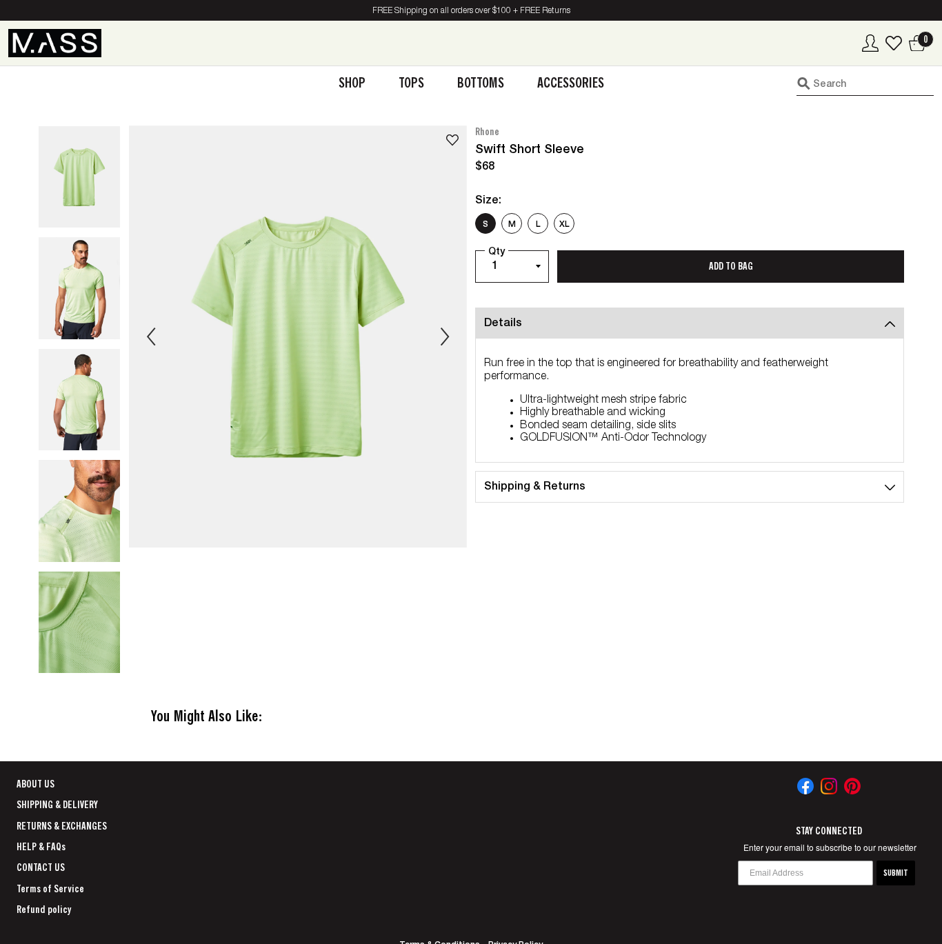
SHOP (352, 83)
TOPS (411, 83)
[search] (865, 83)
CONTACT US (41, 867)
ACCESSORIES (570, 83)
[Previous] (151, 336)
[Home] (54, 43)
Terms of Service (50, 889)
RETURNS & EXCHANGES (62, 826)
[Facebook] (805, 786)
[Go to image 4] (79, 511)
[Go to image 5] (79, 622)
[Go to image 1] (79, 177)
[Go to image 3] (79, 400)
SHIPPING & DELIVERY (57, 805)
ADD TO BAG (731, 266)
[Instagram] (829, 786)
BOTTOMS (480, 83)
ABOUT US (35, 784)
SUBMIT (895, 872)
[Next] (445, 336)
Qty (496, 252)
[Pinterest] (852, 786)
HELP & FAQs (41, 847)
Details (503, 324)
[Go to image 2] (79, 288)
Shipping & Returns (534, 487)
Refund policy (44, 909)
